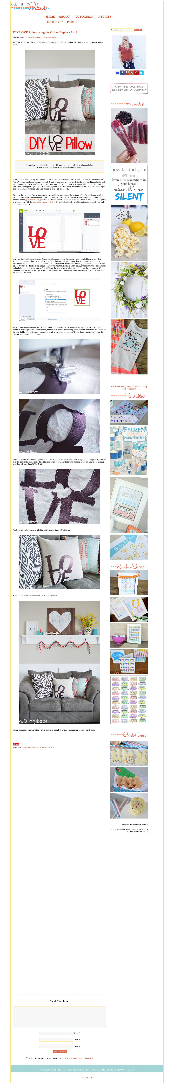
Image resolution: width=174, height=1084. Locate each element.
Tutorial (51, 747)
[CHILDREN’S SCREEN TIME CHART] (129, 560)
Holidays (53, 22)
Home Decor (36, 747)
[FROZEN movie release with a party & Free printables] (129, 476)
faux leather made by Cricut (44, 202)
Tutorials (83, 17)
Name (75, 1033)
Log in (131, 1070)
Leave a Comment (49, 37)
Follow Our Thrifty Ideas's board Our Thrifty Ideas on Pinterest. (129, 387)
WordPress (120, 1070)
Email (75, 1040)
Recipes (104, 17)
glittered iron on (32, 200)
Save (17, 744)
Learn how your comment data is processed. (75, 1058)
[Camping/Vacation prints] (129, 505)
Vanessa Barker (34, 37)
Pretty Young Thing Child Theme (74, 1070)
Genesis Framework (104, 1070)
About (63, 17)
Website (76, 1046)
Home (50, 16)
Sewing (44, 747)
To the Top (87, 1078)
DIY (29, 747)
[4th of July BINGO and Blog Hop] (129, 426)
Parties (73, 22)
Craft (25, 747)
